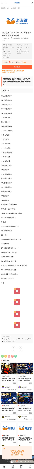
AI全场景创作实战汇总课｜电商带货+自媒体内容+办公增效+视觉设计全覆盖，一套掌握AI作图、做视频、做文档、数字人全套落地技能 (25, 439)
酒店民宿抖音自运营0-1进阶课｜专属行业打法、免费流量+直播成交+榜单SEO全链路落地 (8, 439)
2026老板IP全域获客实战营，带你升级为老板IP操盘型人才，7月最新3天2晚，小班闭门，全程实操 (25, 380)
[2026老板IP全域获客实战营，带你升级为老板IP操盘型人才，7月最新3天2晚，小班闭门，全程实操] (25, 368)
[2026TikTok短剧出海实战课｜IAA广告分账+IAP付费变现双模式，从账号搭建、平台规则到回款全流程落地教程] (25, 398)
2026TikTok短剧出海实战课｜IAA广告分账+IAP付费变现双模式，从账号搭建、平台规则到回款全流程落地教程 (25, 409)
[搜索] (5, 3)
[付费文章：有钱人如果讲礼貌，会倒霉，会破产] (9, 368)
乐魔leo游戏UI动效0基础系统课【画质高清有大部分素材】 (24, 462)
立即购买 (17, 67)
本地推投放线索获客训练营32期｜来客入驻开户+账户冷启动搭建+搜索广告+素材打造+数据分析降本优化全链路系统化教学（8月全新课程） (8, 409)
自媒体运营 (25, 38)
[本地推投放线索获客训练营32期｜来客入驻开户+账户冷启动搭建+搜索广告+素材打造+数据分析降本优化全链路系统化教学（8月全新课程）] (9, 398)
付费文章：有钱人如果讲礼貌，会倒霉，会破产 (8, 380)
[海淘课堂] (17, 3)
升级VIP (23, 62)
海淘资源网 (7, 38)
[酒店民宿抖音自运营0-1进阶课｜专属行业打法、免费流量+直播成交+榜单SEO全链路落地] (9, 428)
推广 (5, 40)
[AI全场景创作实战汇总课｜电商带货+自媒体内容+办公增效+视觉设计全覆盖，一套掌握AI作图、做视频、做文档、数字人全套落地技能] (25, 428)
